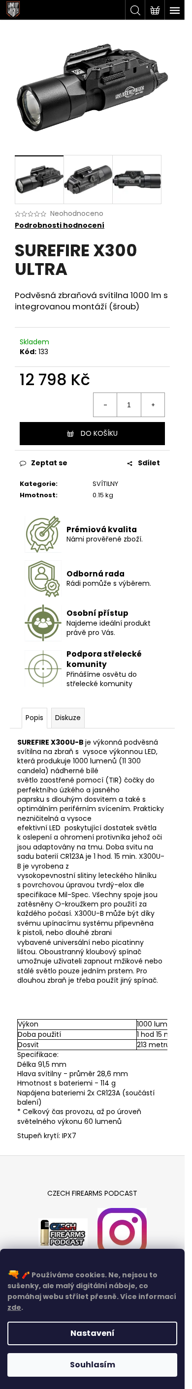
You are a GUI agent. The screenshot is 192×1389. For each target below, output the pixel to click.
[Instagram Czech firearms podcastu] (122, 1232)
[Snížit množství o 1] (105, 405)
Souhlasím (92, 1364)
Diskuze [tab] (68, 718)
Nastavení (92, 1333)
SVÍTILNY (105, 483)
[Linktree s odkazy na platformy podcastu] (63, 1232)
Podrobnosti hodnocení (59, 225)
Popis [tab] (34, 718)
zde (14, 1307)
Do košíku (99, 433)
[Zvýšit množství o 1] (152, 405)
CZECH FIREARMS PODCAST (92, 1193)
